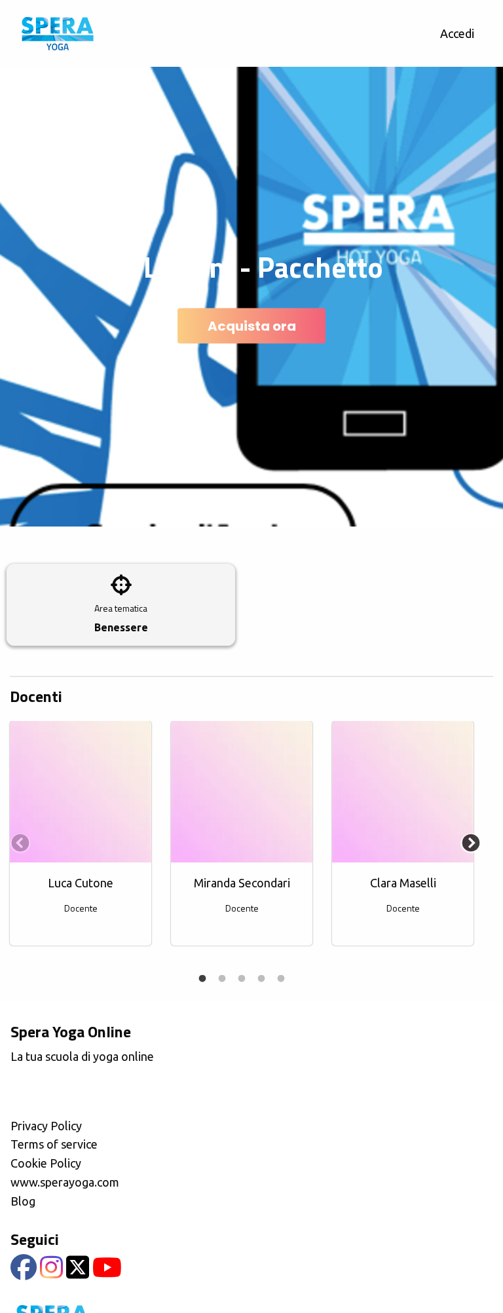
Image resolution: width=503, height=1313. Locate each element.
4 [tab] (261, 979)
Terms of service (54, 1144)
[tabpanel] (80, 840)
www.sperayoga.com (64, 1182)
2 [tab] (222, 979)
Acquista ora (252, 326)
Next (467, 840)
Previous (16, 840)
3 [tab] (241, 979)
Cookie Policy (45, 1163)
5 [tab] (281, 979)
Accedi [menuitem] (457, 33)
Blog (22, 1201)
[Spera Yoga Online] (57, 33)
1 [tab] (202, 979)
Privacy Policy (46, 1125)
